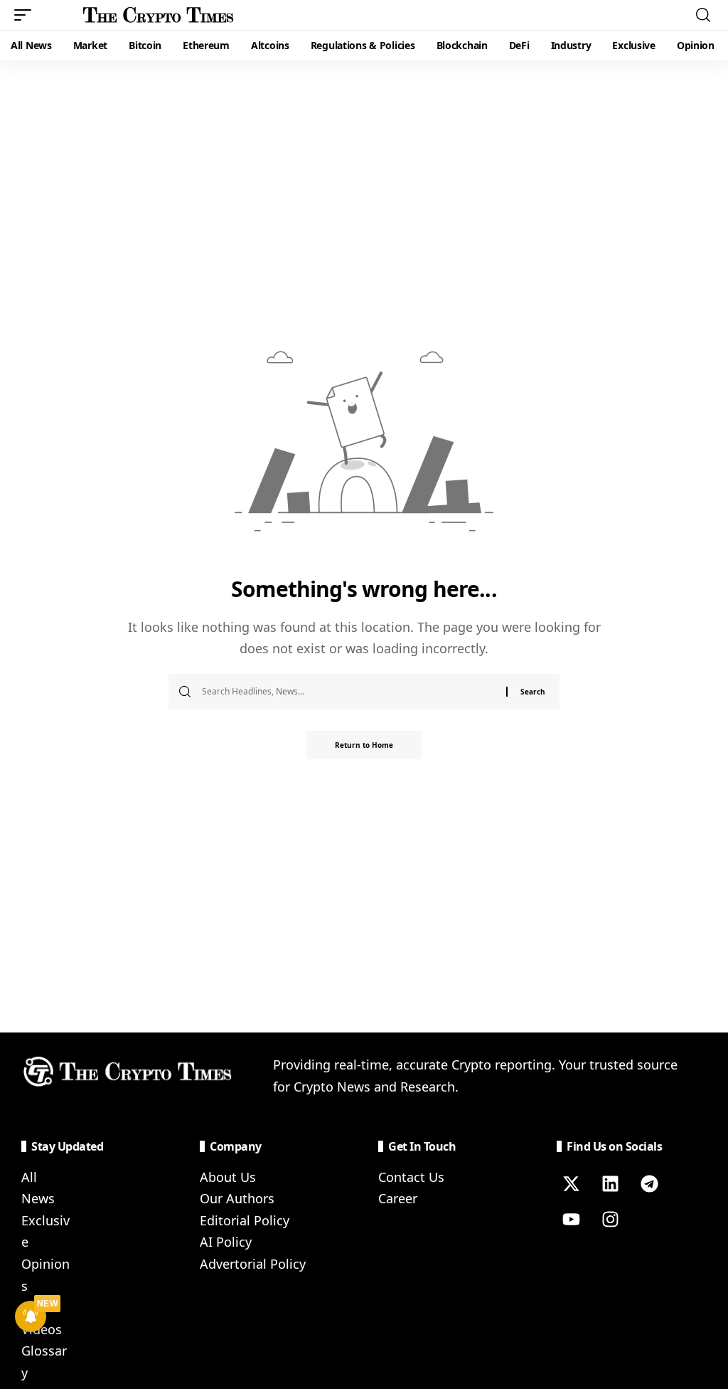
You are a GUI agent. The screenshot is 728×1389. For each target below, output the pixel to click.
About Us (228, 1176)
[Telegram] (649, 1184)
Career (397, 1198)
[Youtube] (571, 1219)
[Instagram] (610, 1219)
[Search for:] (348, 691)
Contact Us (411, 1176)
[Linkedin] (610, 1184)
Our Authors (237, 1198)
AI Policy (226, 1241)
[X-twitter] (571, 1184)
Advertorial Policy (253, 1263)
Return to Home (364, 745)
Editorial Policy (244, 1220)
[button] (26, 15)
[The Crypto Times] (158, 15)
